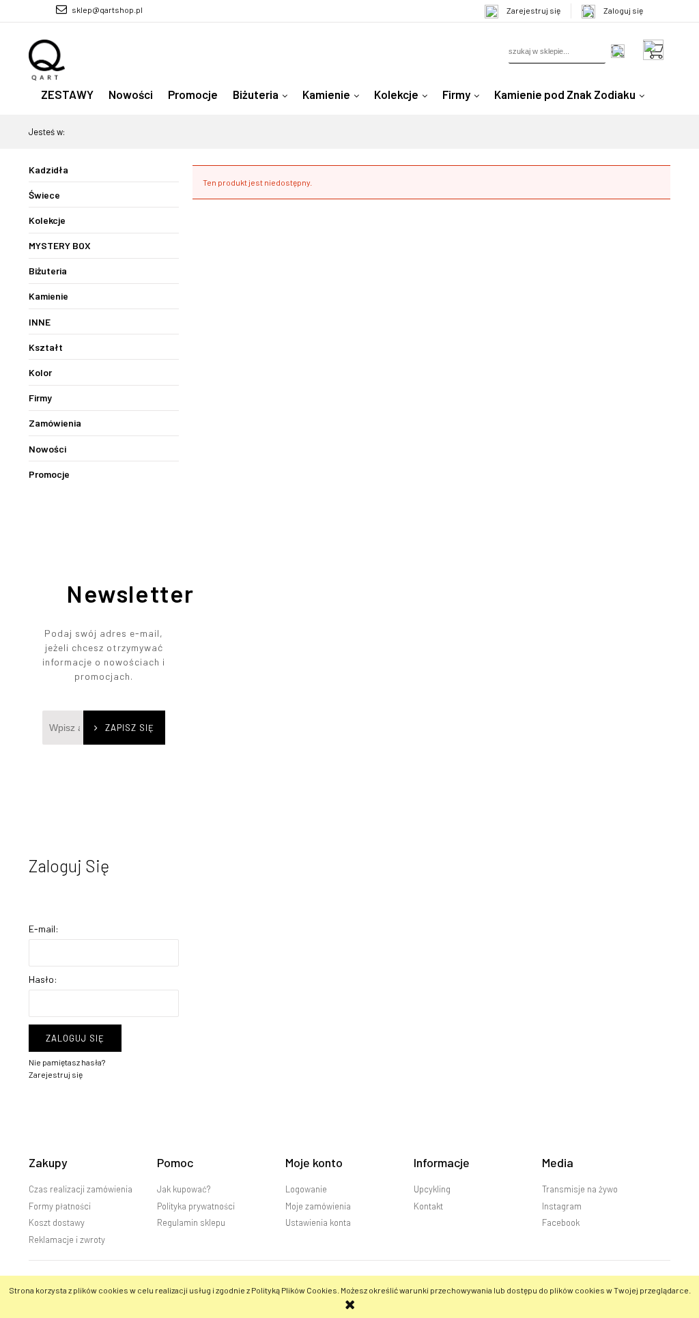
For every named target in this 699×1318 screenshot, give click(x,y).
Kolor (40, 372)
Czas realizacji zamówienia (80, 1189)
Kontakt (428, 1206)
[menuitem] (67, 94)
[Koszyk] (656, 50)
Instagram (562, 1206)
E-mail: (44, 928)
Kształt (46, 347)
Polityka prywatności (196, 1206)
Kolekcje (47, 220)
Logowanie (306, 1189)
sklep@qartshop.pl (107, 9)
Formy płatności (60, 1206)
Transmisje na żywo (580, 1189)
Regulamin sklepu (191, 1222)
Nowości (47, 449)
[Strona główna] (47, 60)
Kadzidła (48, 169)
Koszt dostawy (57, 1222)
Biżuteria (48, 270)
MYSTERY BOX (60, 245)
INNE (40, 322)
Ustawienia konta (318, 1222)
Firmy (40, 397)
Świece (44, 195)
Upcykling (432, 1189)
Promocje (49, 474)
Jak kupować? (183, 1189)
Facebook (561, 1222)
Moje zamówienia (318, 1206)
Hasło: (43, 979)
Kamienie (48, 296)
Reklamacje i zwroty (67, 1239)
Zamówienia (55, 423)
